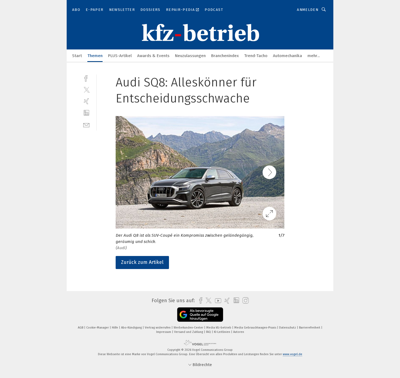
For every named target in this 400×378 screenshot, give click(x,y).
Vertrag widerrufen (158, 327)
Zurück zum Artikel (142, 262)
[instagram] (244, 300)
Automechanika (287, 55)
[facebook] (86, 77)
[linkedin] (86, 113)
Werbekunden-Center (189, 327)
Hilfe (115, 327)
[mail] (86, 124)
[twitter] (86, 89)
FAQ (209, 332)
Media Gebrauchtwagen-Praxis (255, 327)
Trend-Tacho (255, 55)
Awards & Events (153, 55)
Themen (95, 55)
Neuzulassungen (190, 55)
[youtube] (216, 300)
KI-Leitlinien (222, 332)
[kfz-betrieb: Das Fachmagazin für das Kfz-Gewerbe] (77, 55)
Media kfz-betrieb (219, 327)
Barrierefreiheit (310, 327)
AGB (81, 327)
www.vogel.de (292, 354)
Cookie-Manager (98, 327)
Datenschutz (288, 327)
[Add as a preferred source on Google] (200, 314)
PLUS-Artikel (120, 55)
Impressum (164, 332)
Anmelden (307, 9)
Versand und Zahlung (189, 332)
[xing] (86, 101)
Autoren (238, 332)
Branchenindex (225, 55)
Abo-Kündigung (132, 327)
